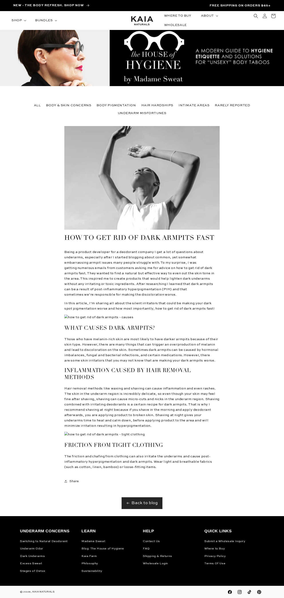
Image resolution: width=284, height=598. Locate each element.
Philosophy (89, 563)
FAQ (146, 548)
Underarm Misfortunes (142, 113)
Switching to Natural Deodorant (44, 541)
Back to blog (145, 503)
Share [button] (74, 481)
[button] (18, 20)
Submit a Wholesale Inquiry (224, 541)
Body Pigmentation (116, 105)
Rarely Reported (232, 105)
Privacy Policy (215, 556)
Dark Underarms (32, 556)
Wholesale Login (155, 563)
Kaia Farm (89, 556)
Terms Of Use (214, 563)
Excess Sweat (31, 563)
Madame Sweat (93, 541)
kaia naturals (43, 592)
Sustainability (91, 571)
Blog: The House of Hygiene (102, 548)
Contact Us (151, 541)
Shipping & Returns (157, 556)
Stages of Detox (32, 571)
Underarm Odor (31, 548)
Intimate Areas (194, 105)
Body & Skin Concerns (68, 105)
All (37, 105)
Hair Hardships (157, 105)
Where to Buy (214, 548)
